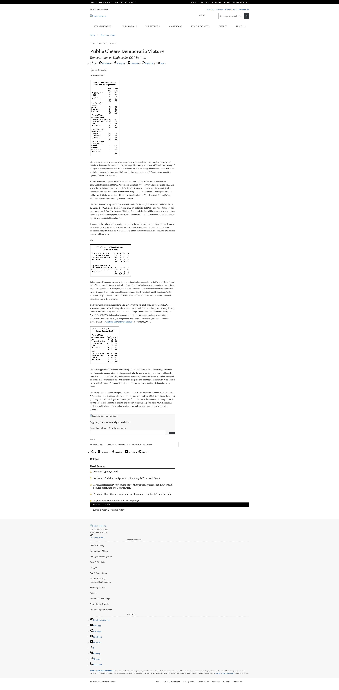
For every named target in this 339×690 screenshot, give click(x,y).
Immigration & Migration (101, 556)
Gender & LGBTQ (97, 578)
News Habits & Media (99, 604)
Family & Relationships (100, 582)
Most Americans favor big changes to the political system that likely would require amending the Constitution (132, 486)
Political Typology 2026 (105, 471)
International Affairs (99, 551)
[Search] (246, 16)
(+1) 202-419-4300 (97, 537)
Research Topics (102, 26)
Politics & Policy (97, 545)
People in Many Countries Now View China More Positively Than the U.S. (132, 494)
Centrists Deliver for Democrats (119, 321)
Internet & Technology (100, 598)
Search (202, 14)
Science (93, 593)
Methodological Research (101, 609)
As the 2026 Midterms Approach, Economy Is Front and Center (127, 478)
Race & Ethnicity (97, 562)
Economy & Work (97, 587)
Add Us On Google (98, 70)
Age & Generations (98, 573)
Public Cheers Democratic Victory (109, 509)
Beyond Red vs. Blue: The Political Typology (116, 500)
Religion (93, 567)
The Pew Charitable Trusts (225, 673)
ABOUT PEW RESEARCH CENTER (102, 671)
